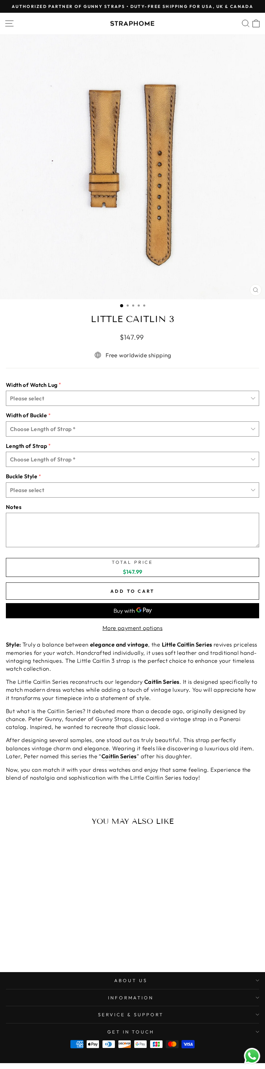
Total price (132, 562)
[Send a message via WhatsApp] (252, 1056)
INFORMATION (131, 997)
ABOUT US (130, 980)
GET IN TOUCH (131, 1032)
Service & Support (131, 1014)
